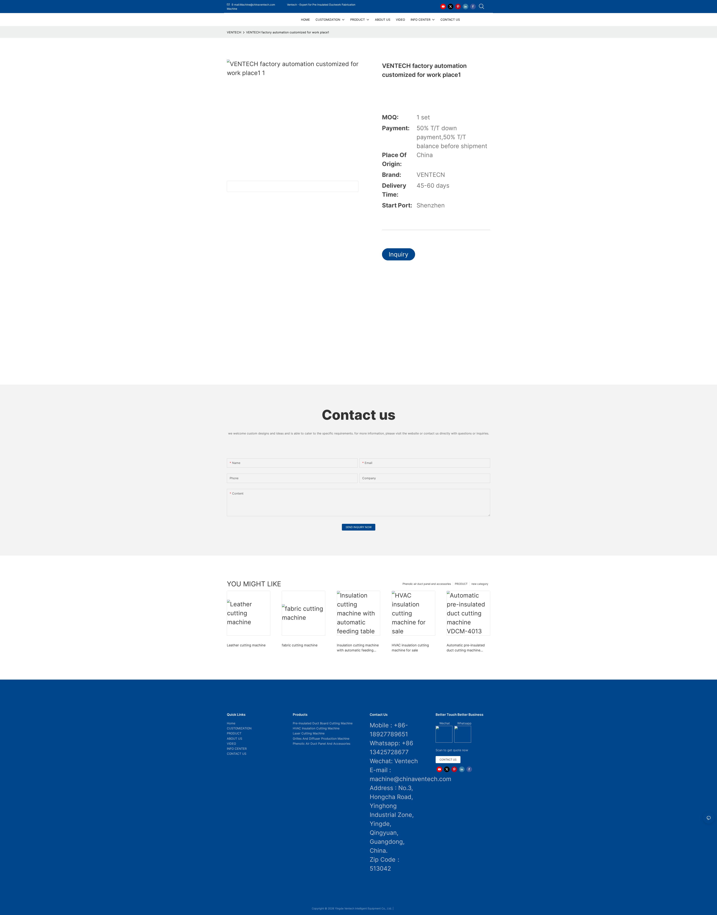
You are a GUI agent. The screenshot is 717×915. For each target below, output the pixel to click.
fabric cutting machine (299, 645)
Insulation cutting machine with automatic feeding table (358, 648)
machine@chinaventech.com (410, 779)
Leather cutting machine (246, 645)
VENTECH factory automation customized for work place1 (287, 32)
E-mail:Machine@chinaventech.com (258, 4)
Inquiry (398, 254)
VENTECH (234, 32)
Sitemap (399, 908)
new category (479, 583)
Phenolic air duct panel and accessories (427, 583)
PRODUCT (461, 583)
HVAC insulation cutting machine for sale (410, 647)
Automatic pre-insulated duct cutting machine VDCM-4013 (466, 648)
